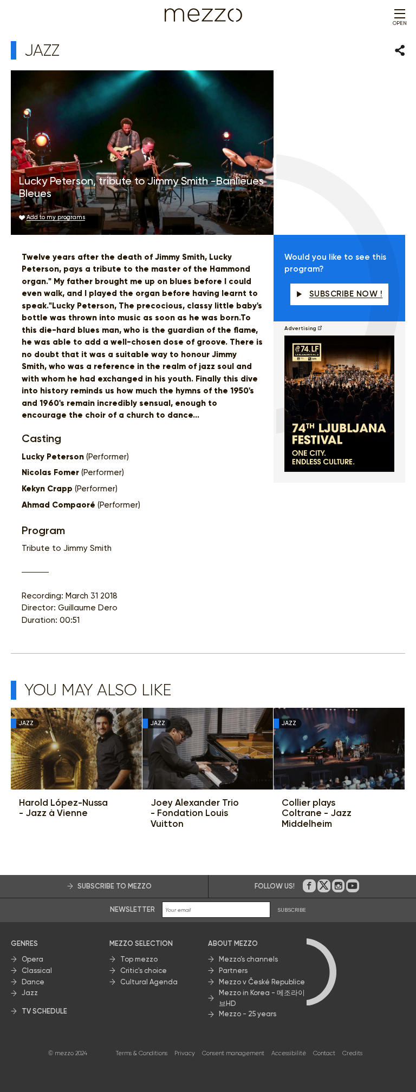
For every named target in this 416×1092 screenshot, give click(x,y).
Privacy (184, 1053)
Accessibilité (288, 1053)
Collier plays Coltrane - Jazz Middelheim (317, 813)
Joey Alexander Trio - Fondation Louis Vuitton (195, 813)
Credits (352, 1053)
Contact (324, 1053)
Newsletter (132, 909)
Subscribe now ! (346, 294)
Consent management (233, 1053)
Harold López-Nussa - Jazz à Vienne (63, 808)
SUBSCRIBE (291, 910)
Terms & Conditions (141, 1053)
